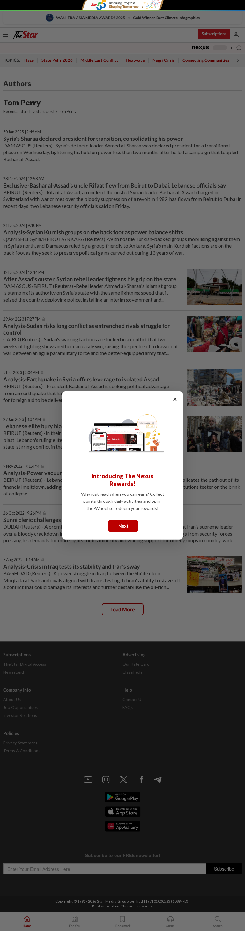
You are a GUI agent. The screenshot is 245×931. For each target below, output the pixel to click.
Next (123, 526)
